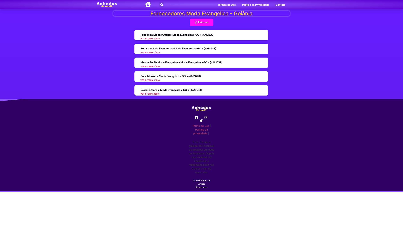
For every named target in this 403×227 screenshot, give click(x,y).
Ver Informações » (150, 39)
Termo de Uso (200, 125)
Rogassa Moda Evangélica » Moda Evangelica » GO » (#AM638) (178, 48)
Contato (280, 4)
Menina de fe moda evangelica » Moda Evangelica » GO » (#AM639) (181, 62)
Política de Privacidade (255, 4)
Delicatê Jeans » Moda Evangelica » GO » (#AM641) (171, 90)
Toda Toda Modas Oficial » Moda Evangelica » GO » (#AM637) (177, 34)
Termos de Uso (227, 4)
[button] (161, 4)
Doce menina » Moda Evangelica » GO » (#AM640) (170, 76)
